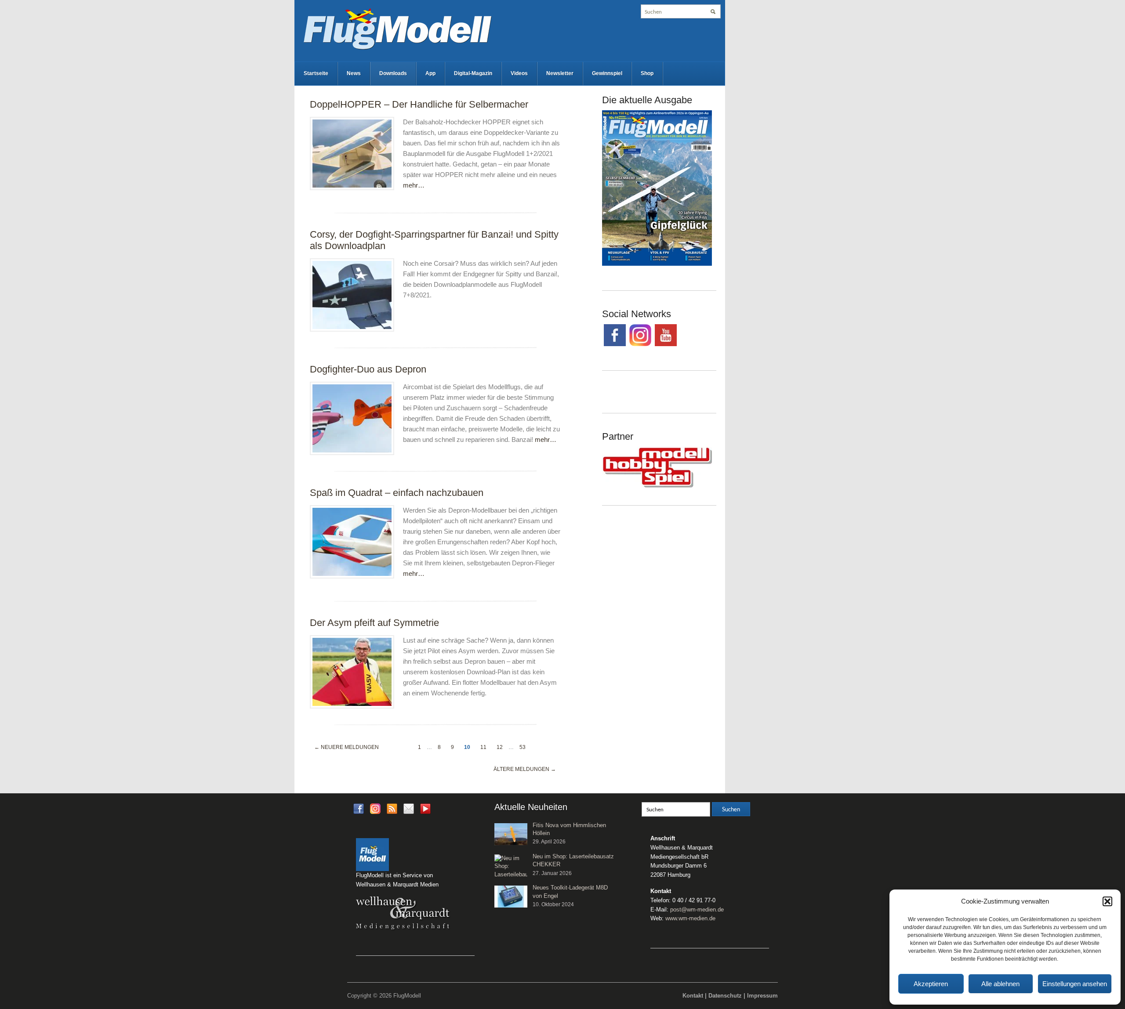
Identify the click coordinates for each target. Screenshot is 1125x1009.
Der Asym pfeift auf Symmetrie (374, 622)
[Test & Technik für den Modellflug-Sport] (397, 28)
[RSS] (392, 808)
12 (500, 747)
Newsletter (559, 73)
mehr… (414, 185)
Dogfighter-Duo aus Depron (368, 369)
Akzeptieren (931, 983)
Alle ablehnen (1000, 983)
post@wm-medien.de (697, 909)
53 (522, 747)
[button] (1107, 901)
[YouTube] (425, 811)
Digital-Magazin (473, 73)
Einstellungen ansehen (1074, 983)
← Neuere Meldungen (346, 747)
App (430, 73)
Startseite (316, 73)
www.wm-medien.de (690, 918)
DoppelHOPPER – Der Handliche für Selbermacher (419, 104)
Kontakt (692, 995)
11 (483, 747)
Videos (519, 73)
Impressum (762, 995)
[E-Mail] (408, 808)
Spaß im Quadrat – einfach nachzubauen (396, 492)
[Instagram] (375, 808)
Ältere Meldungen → (525, 769)
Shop (647, 73)
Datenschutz (725, 995)
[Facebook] (358, 808)
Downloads (393, 73)
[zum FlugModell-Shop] (657, 187)
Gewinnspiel (607, 73)
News (354, 73)
